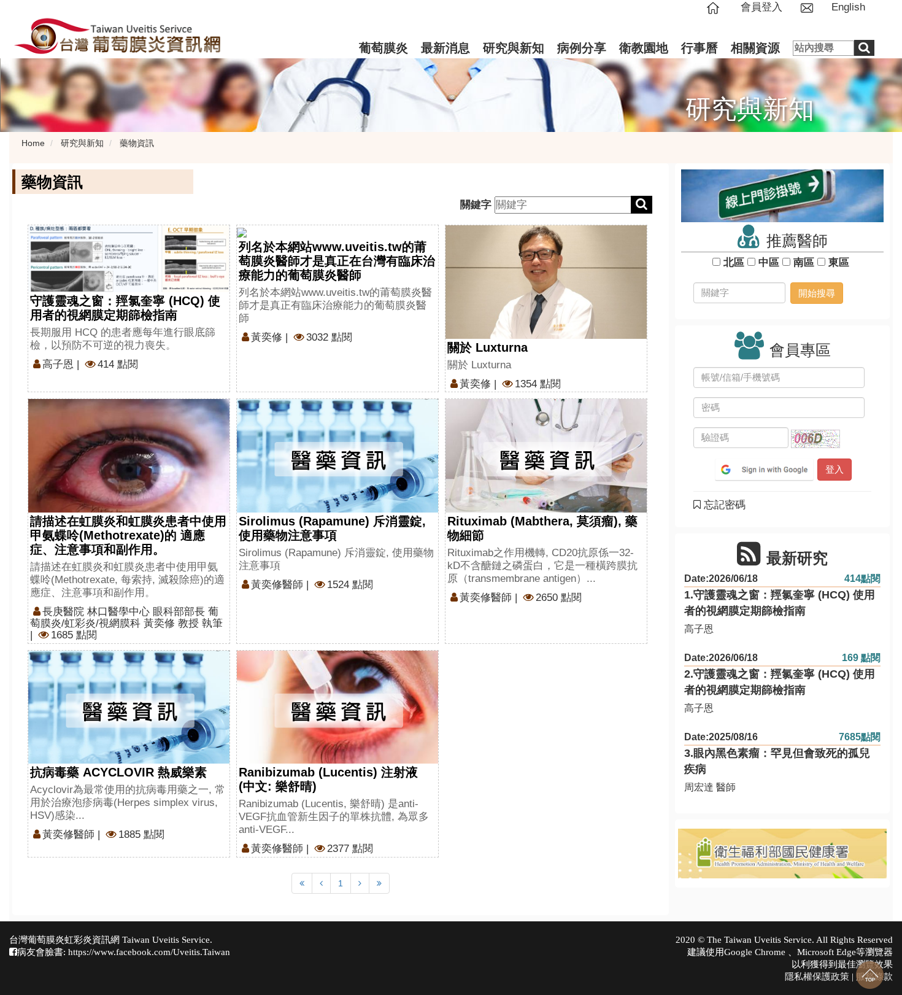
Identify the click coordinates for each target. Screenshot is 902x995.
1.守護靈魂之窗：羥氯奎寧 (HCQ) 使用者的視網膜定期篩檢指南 (779, 603)
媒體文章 (443, 126)
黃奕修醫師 (277, 584)
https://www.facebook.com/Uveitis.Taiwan (149, 952)
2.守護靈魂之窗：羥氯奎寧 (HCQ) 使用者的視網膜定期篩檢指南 (779, 682)
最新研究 (505, 73)
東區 (838, 262)
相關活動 (443, 99)
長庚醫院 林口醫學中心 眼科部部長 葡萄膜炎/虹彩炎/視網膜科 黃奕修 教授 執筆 (126, 617)
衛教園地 (643, 48)
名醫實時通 (758, 126)
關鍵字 (475, 205)
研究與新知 (513, 48)
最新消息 (445, 48)
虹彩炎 (375, 99)
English (848, 7)
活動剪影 (443, 152)
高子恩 (58, 364)
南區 (803, 262)
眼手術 (499, 126)
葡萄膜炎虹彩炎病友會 (786, 73)
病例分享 (581, 48)
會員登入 (761, 7)
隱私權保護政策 (817, 976)
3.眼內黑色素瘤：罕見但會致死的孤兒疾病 (777, 761)
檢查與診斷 (386, 126)
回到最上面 (870, 975)
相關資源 (755, 48)
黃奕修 (266, 337)
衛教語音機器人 (769, 99)
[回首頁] (717, 7)
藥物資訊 (505, 99)
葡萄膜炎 (383, 48)
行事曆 (699, 48)
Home (33, 143)
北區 (733, 262)
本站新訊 (443, 73)
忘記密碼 (723, 505)
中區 (768, 262)
